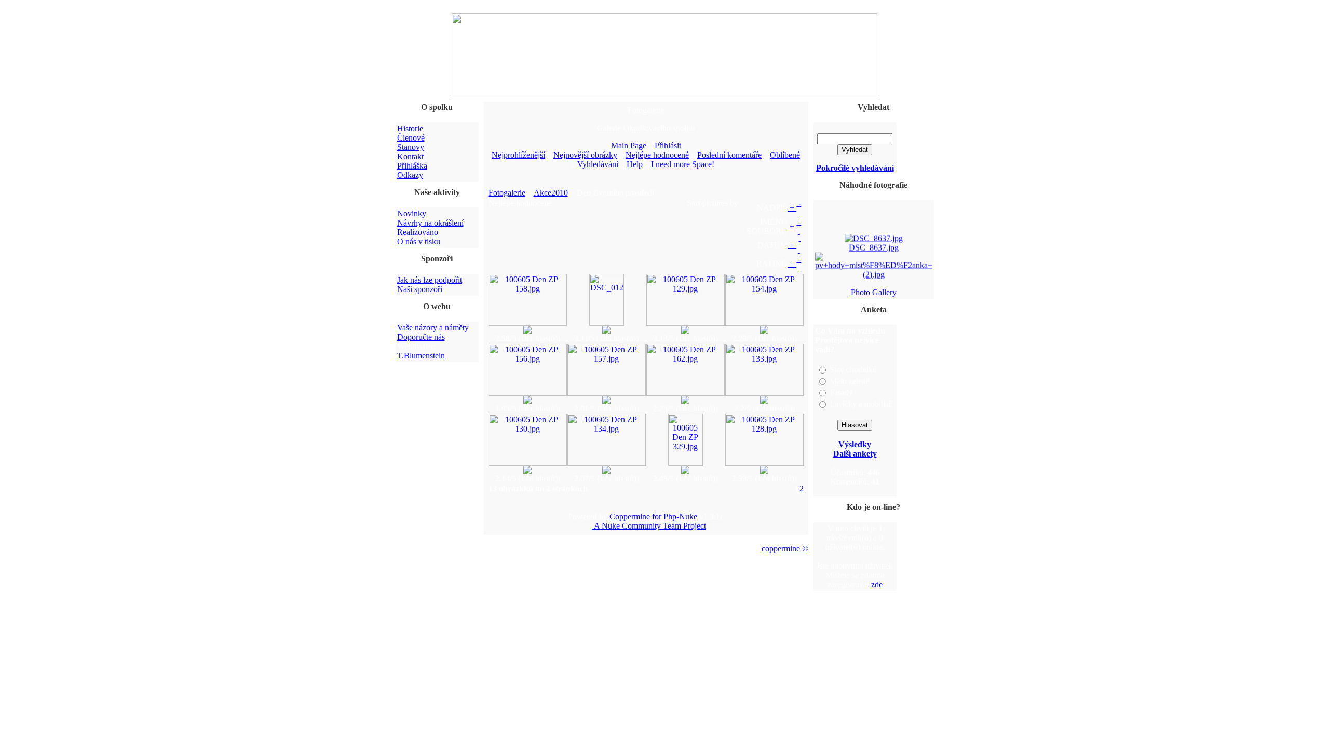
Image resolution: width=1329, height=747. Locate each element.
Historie (410, 128)
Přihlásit (668, 145)
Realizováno (417, 232)
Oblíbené (785, 154)
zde (877, 584)
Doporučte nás (421, 337)
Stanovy (410, 147)
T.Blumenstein (421, 355)
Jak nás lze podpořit (429, 279)
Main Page (628, 145)
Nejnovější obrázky (585, 154)
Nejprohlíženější (518, 154)
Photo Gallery (874, 292)
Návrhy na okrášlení (430, 222)
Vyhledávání (597, 164)
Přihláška (412, 165)
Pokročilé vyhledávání (855, 167)
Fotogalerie (507, 192)
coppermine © (785, 548)
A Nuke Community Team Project (649, 525)
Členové (411, 137)
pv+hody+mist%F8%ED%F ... (873, 281)
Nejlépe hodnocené (657, 154)
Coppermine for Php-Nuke (653, 516)
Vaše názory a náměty (433, 327)
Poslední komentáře (729, 154)
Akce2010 (551, 192)
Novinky (411, 213)
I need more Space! (682, 164)
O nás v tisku (418, 241)
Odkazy (410, 175)
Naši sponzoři (419, 289)
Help (635, 164)
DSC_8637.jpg (874, 245)
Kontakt (410, 156)
